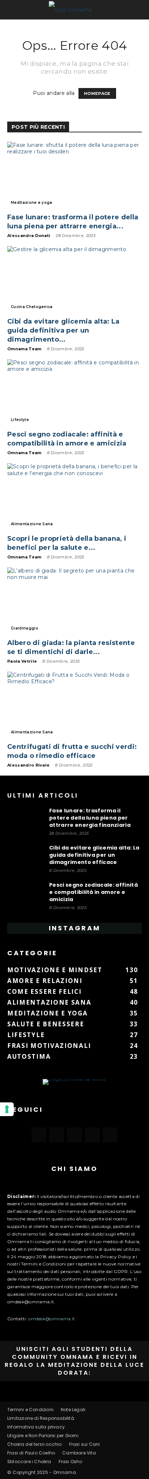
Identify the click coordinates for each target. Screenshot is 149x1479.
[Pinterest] (74, 1135)
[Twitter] (92, 1135)
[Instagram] (57, 1135)
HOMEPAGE (97, 93)
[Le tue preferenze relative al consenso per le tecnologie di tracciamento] (7, 1109)
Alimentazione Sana (32, 524)
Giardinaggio (24, 628)
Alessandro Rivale (28, 765)
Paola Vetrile (22, 661)
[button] (15, 9)
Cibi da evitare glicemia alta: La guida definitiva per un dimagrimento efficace (94, 855)
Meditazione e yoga (31, 202)
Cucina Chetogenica (32, 306)
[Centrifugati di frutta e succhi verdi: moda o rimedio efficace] (74, 705)
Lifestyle (20, 419)
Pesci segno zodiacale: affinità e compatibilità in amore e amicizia (93, 892)
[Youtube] (110, 1135)
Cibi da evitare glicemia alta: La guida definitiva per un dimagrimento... (63, 330)
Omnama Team (24, 348)
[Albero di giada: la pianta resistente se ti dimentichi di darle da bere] (74, 600)
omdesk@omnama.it (51, 1318)
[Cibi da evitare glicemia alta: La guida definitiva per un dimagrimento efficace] (74, 279)
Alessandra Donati (28, 235)
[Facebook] (39, 1135)
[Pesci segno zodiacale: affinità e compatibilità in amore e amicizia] (74, 392)
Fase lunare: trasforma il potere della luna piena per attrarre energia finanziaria (90, 818)
